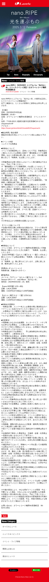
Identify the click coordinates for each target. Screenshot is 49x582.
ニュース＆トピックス (11, 534)
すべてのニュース (10, 527)
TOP (8, 75)
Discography (38, 75)
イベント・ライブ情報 (11, 541)
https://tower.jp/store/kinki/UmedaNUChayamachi (20, 128)
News (16, 75)
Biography (26, 75)
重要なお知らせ (9, 549)
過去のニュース (9, 556)
